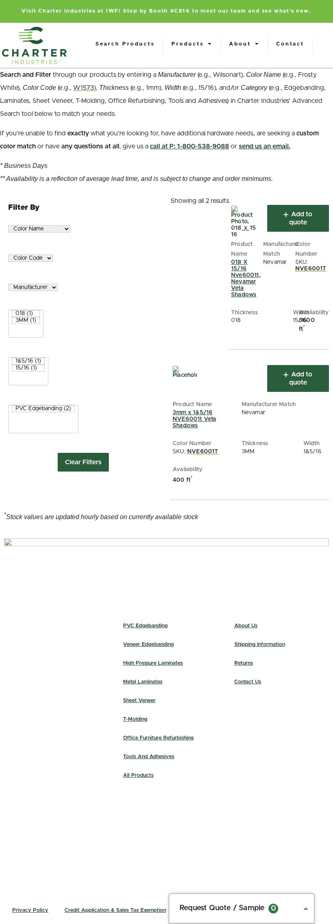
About (240, 44)
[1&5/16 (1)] (28, 361)
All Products (138, 775)
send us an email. (264, 146)
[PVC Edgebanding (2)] (43, 408)
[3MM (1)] (26, 320)
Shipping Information (259, 644)
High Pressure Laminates (153, 663)
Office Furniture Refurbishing (158, 738)
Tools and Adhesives (148, 756)
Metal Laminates (142, 682)
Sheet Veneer (139, 700)
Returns (243, 663)
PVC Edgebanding (145, 625)
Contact (290, 44)
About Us (245, 625)
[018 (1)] (26, 313)
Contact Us (247, 682)
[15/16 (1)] (28, 368)
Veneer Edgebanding (148, 644)
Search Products (125, 44)
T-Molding (135, 719)
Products (187, 44)
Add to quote (301, 218)
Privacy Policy (30, 910)
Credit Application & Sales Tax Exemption (115, 910)
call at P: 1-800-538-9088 (189, 146)
